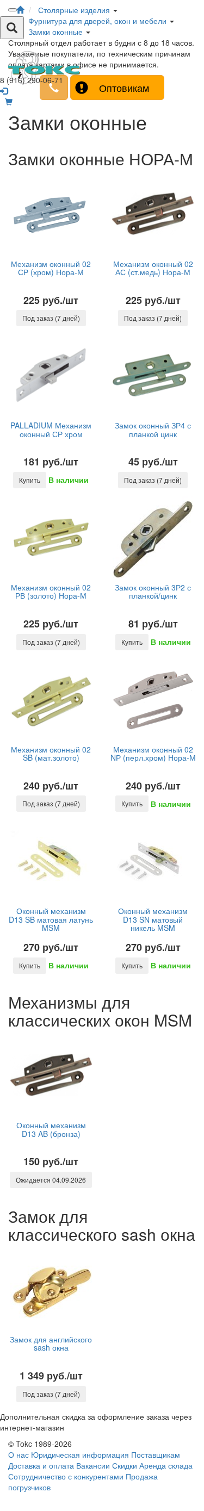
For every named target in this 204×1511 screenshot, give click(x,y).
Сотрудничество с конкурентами (65, 1476)
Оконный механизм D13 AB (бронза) (51, 1129)
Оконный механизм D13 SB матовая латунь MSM (51, 919)
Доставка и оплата (41, 1465)
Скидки (124, 1465)
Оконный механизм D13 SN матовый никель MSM (153, 919)
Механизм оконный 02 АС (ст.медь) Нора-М (153, 267)
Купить (29, 479)
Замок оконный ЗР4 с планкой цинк (153, 429)
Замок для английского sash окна (51, 1343)
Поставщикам (155, 1454)
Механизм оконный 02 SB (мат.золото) (51, 753)
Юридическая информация (80, 1454)
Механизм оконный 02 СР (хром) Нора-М (51, 267)
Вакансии (93, 1465)
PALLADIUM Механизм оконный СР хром (50, 429)
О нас (18, 1454)
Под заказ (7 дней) (51, 317)
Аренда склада (166, 1465)
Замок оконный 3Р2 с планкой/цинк (153, 591)
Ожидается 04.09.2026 (51, 1179)
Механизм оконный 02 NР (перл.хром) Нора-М (153, 753)
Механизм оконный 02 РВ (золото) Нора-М (51, 591)
